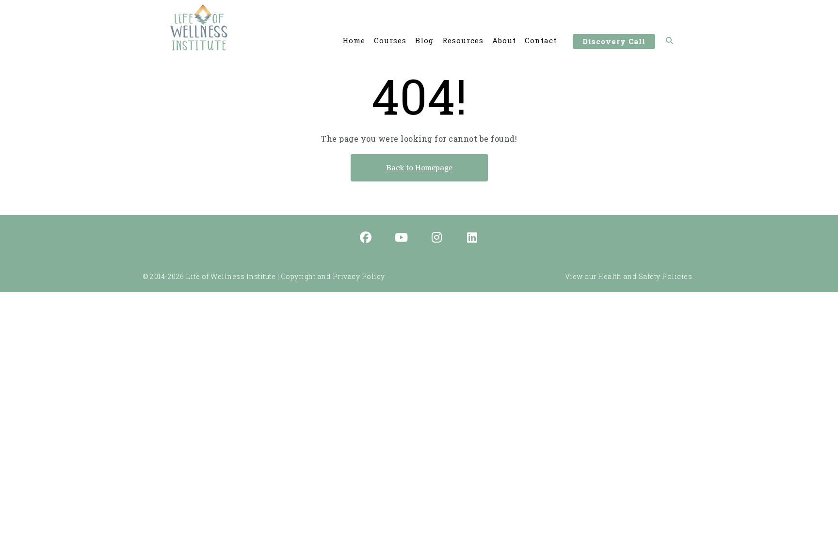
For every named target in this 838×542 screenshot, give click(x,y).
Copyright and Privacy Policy (333, 276)
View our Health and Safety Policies (629, 276)
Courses (390, 40)
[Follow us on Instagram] (437, 238)
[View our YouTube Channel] (401, 238)
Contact (541, 40)
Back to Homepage (419, 167)
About (504, 40)
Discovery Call (613, 41)
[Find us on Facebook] (366, 238)
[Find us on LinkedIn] (472, 238)
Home (353, 40)
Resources (462, 40)
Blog (424, 40)
